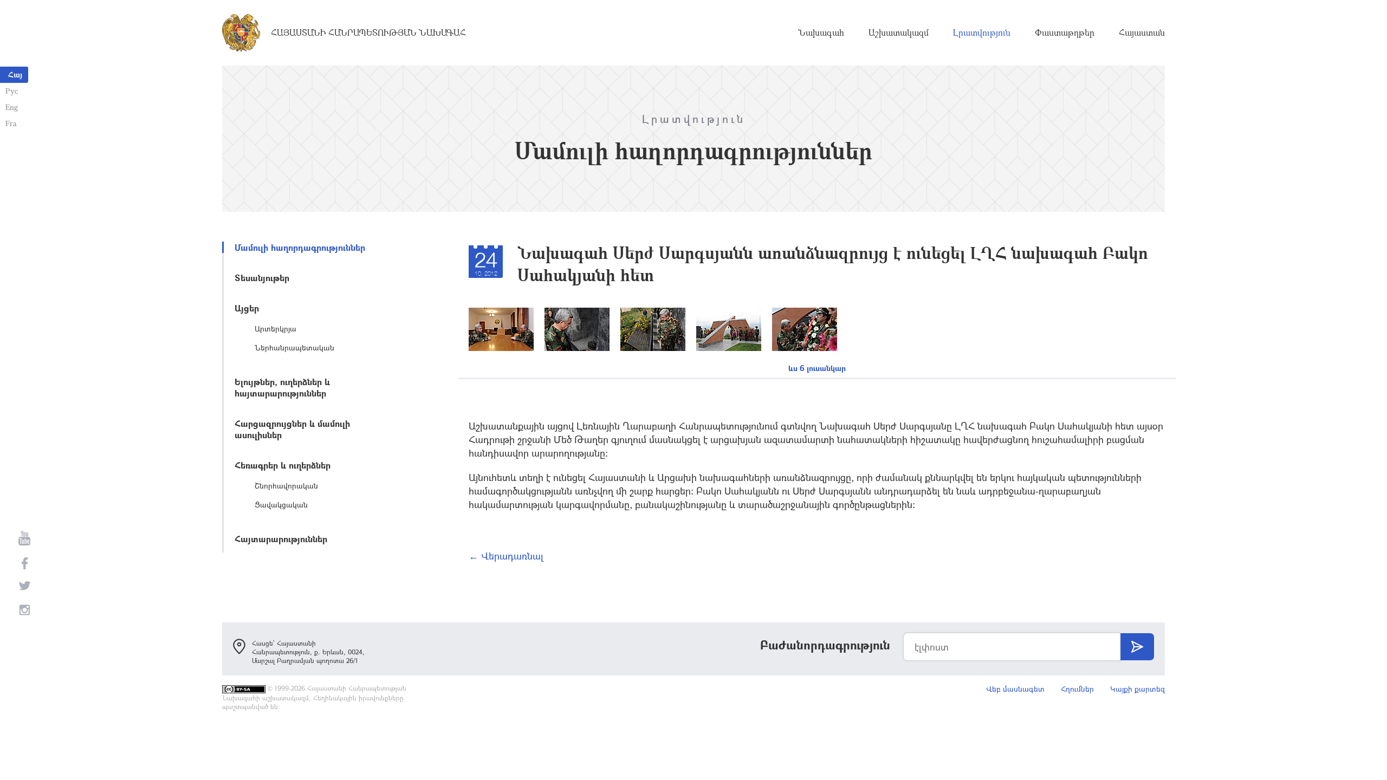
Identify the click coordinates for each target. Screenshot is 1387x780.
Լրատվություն (981, 32)
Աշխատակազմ (899, 32)
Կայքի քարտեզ (1137, 689)
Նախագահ (821, 32)
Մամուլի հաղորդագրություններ (300, 247)
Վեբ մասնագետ (1015, 689)
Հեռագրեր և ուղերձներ (282, 465)
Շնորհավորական (286, 485)
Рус (11, 91)
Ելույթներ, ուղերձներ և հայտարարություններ (282, 387)
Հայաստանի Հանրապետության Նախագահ (368, 32)
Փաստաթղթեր (1064, 32)
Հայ (15, 74)
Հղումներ (1077, 689)
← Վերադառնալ (506, 555)
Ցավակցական (281, 504)
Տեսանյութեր (262, 277)
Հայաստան (1142, 32)
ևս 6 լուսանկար (817, 368)
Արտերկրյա (275, 328)
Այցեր (247, 308)
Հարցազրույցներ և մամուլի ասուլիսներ (292, 429)
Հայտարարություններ (281, 538)
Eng (11, 107)
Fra (11, 123)
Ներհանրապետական (294, 347)
